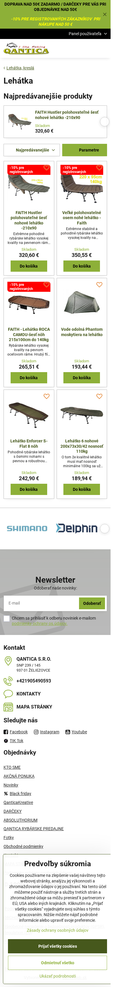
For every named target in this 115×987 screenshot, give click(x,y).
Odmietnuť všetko (57, 962)
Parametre (88, 150)
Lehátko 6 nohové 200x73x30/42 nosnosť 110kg (81, 446)
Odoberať (92, 603)
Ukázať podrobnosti (58, 976)
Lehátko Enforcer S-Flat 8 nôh (28, 444)
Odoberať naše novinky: (55, 588)
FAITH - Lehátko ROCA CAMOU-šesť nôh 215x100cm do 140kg (29, 334)
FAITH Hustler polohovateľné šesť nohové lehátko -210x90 (66, 115)
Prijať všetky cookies (57, 946)
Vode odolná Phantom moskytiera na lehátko (82, 332)
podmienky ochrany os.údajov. (40, 623)
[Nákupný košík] (89, 48)
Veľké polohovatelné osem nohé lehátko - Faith (81, 217)
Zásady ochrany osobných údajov (57, 930)
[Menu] (103, 48)
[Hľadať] (75, 48)
